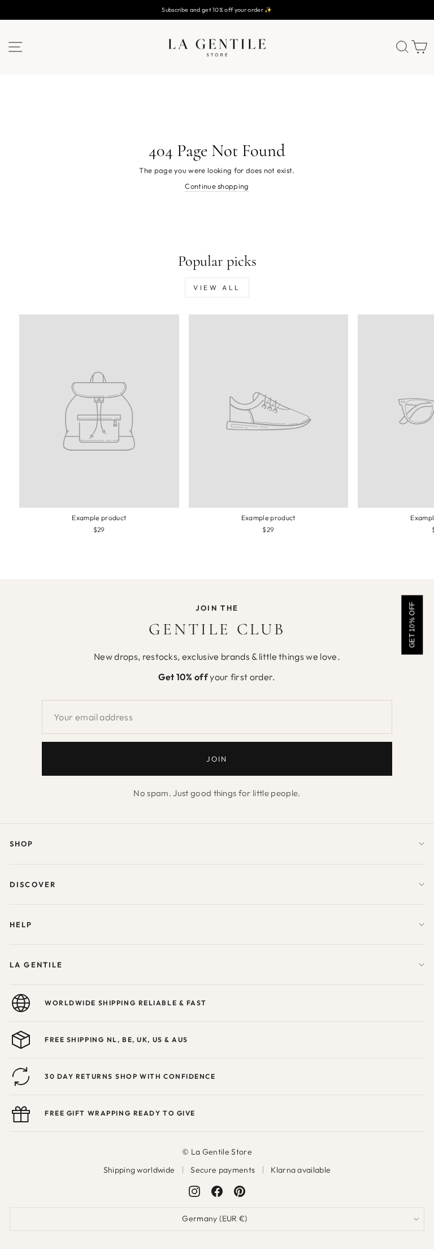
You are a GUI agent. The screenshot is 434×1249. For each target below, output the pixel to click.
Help (21, 924)
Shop (22, 843)
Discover (33, 884)
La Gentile (36, 964)
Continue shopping (217, 186)
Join (216, 758)
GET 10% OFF (412, 624)
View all (217, 287)
